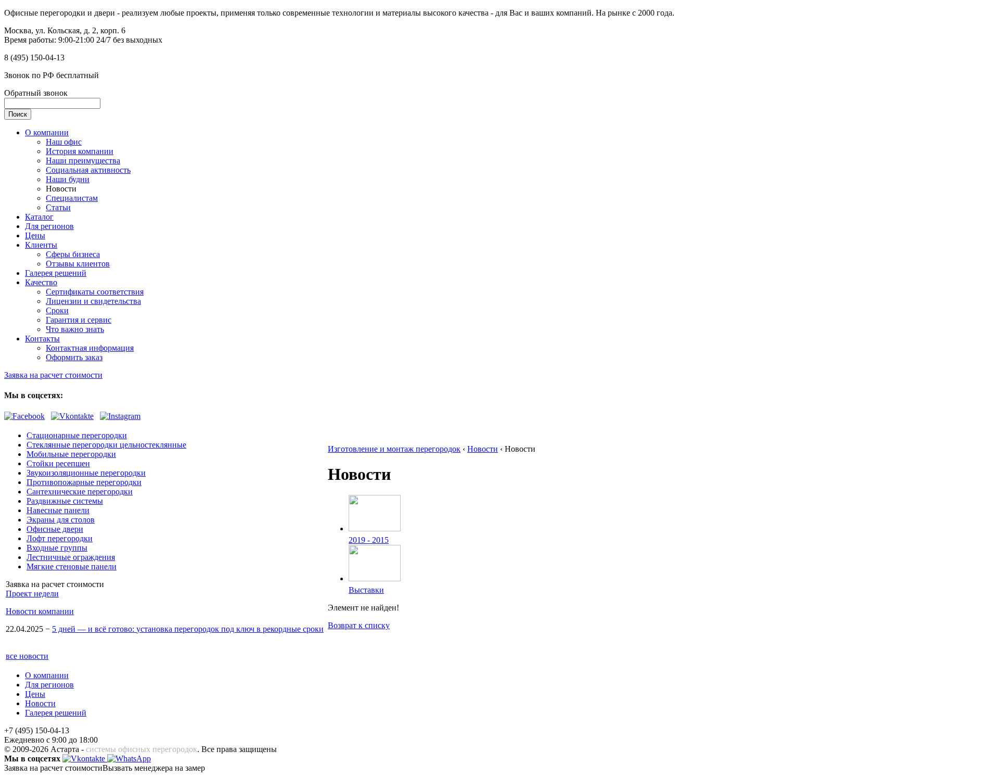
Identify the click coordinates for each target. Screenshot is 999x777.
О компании (47, 132)
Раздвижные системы (65, 500)
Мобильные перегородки (71, 454)
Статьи (58, 207)
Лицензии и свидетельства (93, 301)
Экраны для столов (61, 519)
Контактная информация (90, 347)
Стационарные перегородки (77, 435)
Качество (41, 282)
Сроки (57, 310)
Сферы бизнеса (73, 254)
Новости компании (40, 611)
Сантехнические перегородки (80, 491)
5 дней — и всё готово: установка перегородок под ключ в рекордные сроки (188, 629)
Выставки (366, 589)
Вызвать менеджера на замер (154, 767)
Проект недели (32, 593)
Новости (482, 448)
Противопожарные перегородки (84, 482)
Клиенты (41, 244)
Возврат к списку (359, 625)
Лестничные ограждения (71, 557)
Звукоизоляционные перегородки (86, 472)
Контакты (42, 338)
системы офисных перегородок (141, 749)
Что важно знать (75, 329)
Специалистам (72, 198)
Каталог (39, 216)
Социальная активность (88, 169)
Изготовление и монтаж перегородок (394, 448)
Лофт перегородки (60, 538)
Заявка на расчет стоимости (53, 375)
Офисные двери (55, 529)
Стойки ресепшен (58, 463)
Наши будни (67, 179)
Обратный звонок (36, 92)
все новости (27, 656)
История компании (79, 151)
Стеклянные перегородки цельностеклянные (106, 444)
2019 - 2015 (369, 540)
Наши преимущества (83, 160)
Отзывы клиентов (78, 263)
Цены (35, 235)
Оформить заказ (74, 357)
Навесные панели (58, 510)
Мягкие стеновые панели (72, 566)
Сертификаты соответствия (95, 291)
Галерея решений (55, 273)
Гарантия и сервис (78, 319)
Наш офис (64, 141)
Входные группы (57, 547)
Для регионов (49, 226)
